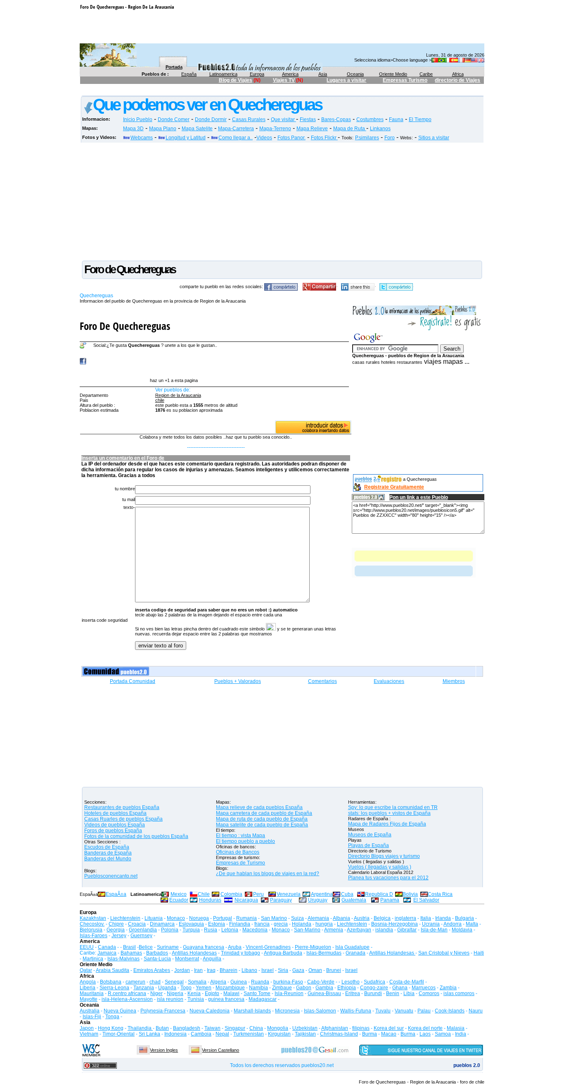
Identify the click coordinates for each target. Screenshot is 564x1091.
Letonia (229, 930)
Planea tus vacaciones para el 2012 (388, 878)
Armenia (333, 930)
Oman (315, 970)
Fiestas (308, 119)
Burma (369, 1034)
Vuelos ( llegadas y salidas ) (379, 867)
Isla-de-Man (434, 930)
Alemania (318, 918)
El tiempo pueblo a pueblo (245, 841)
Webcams (141, 138)
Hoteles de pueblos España (115, 813)
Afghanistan (334, 1028)
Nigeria (175, 993)
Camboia (201, 1034)
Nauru (476, 1011)
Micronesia (287, 1011)
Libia (409, 993)
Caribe (426, 74)
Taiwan (212, 1028)
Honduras (210, 900)
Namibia (258, 988)
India (460, 1034)
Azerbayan (359, 930)
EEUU (87, 947)
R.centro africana (127, 993)
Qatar (86, 970)
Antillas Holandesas (194, 953)
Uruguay (317, 900)
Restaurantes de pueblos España (121, 807)
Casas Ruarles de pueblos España (123, 819)
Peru (258, 894)
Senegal (174, 982)
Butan (162, 1028)
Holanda (301, 924)
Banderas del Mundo (107, 859)
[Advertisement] (230, 91)
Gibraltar (407, 930)
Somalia (197, 982)
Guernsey (141, 935)
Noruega (199, 918)
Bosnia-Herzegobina (394, 924)
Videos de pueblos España (114, 825)
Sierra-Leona (114, 988)
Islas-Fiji (92, 1016)
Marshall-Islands (252, 1011)
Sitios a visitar (433, 138)
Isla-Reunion (289, 993)
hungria (324, 924)
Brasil (129, 947)
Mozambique (230, 988)
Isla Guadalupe (352, 947)
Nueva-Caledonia (210, 1011)
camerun (135, 982)
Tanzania (143, 988)
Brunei (333, 970)
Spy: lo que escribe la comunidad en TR (393, 807)
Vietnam (89, 1034)
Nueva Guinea (120, 1011)
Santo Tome (257, 993)
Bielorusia (91, 930)
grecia (281, 924)
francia (262, 924)
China (256, 1028)
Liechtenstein (125, 918)
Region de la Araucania (178, 395)
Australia (90, 1011)
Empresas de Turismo (240, 863)
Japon (87, 1028)
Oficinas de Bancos (237, 852)
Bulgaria (464, 918)
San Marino (274, 918)
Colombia (231, 894)
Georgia (116, 930)
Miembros (454, 681)
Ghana (400, 988)
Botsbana (110, 982)
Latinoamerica (223, 74)
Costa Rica (440, 894)
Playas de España (368, 845)
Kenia (194, 993)
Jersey (118, 935)
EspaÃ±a (116, 894)
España (189, 74)
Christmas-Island (339, 1034)
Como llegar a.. (235, 138)
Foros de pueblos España (113, 830)
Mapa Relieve (312, 128)
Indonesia (175, 1034)
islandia (384, 930)
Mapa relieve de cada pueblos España (259, 807)
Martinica (93, 959)
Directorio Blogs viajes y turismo (384, 856)
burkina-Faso (288, 982)
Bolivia (410, 894)
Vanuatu (404, 1011)
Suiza (297, 918)
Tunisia (195, 999)
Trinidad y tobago (240, 953)
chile (159, 400)
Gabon (303, 988)
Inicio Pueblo (137, 119)
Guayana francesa (203, 947)
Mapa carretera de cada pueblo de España (264, 813)
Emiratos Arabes (151, 970)
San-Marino (307, 930)
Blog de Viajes (235, 80)
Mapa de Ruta (349, 128)
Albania (341, 918)
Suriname (168, 947)
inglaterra (405, 918)
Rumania (246, 918)
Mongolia (277, 1028)
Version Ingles (164, 1050)
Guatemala (353, 900)
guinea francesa (226, 999)
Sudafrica (374, 982)
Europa (257, 74)
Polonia (169, 930)
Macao (388, 1034)
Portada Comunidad (132, 681)
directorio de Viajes (457, 80)
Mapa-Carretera (236, 128)
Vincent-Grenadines (268, 947)
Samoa (443, 1034)
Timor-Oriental (118, 1034)
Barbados (157, 953)
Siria (283, 970)
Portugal (222, 918)
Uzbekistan (305, 1028)
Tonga (112, 1016)
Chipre (116, 924)
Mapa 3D (133, 128)
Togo (186, 988)
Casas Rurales (248, 119)
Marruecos (424, 988)
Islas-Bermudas (323, 953)
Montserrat (187, 959)
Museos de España (369, 835)
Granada (355, 953)
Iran (198, 970)
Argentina (322, 894)
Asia (322, 74)
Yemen (203, 988)
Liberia (87, 988)
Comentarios (322, 681)
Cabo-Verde (320, 982)
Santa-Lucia (157, 959)
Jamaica (106, 953)
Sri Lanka (149, 1034)
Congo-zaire (374, 988)
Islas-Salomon (320, 1011)
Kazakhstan (93, 918)
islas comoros (458, 993)
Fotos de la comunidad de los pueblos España (136, 836)
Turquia (191, 930)
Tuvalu (383, 1011)
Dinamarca (162, 924)
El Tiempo (420, 119)
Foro (389, 138)
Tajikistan (305, 1034)
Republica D (379, 894)
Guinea (238, 982)
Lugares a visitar (346, 80)
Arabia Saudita (112, 970)
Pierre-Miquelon (313, 947)
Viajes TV (284, 80)
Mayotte (88, 999)
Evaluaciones (389, 681)
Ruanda (260, 982)
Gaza (298, 970)
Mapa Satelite (197, 128)
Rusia (210, 930)
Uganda (167, 988)
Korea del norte (425, 1028)
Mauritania (92, 993)
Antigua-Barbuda (283, 953)
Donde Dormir (211, 119)
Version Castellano (220, 1050)
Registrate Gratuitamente (394, 487)
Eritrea (352, 993)
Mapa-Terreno (275, 128)
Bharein (228, 970)
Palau (424, 1011)
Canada (107, 947)
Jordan (182, 970)
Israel (267, 970)
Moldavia (462, 930)
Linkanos (380, 128)
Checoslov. (92, 924)
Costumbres (370, 119)
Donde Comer (174, 119)
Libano (249, 970)
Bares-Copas (336, 119)
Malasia (455, 1028)
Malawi (231, 993)
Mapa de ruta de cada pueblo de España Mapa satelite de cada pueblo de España (262, 822)
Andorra (452, 924)
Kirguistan (279, 1034)
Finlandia (239, 924)
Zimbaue (282, 988)
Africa (458, 74)
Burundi (373, 993)
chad (155, 982)
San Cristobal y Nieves (443, 953)
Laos (425, 1034)
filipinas (361, 1028)
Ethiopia (346, 988)
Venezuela (289, 894)
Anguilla (212, 959)
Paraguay (281, 900)
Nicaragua (246, 900)
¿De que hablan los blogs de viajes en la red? (267, 873)
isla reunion (170, 999)
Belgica (382, 918)
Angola (88, 982)
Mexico (179, 894)
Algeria (218, 982)
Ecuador (178, 900)
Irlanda (443, 918)
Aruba (235, 947)
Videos (264, 138)
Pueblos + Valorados (237, 681)
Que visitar (283, 119)
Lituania (154, 918)
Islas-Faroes (93, 935)
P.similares (367, 138)
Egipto (212, 993)
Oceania (355, 74)
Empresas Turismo (405, 80)
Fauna (396, 119)
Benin (392, 993)
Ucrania (431, 924)
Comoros (429, 993)
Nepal (222, 1034)
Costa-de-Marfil (406, 982)
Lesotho (350, 982)
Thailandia (140, 1028)
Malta (472, 924)
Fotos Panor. (291, 138)
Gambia (324, 988)
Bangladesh (186, 1028)
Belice (146, 947)
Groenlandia (143, 930)
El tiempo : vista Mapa (240, 835)
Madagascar (263, 999)
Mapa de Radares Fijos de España (387, 824)
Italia (425, 918)
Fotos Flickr (324, 138)
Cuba (347, 894)
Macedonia (255, 930)
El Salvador (426, 900)
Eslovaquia (191, 924)
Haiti (479, 953)
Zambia (448, 988)
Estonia (216, 924)
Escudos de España (106, 847)
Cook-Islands (449, 1011)
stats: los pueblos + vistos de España (389, 813)
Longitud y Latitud (186, 138)
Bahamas (131, 953)
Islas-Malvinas (123, 959)
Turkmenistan (248, 1034)
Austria (362, 918)
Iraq (211, 970)
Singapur (235, 1028)
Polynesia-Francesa (162, 1011)
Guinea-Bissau (324, 993)
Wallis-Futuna (355, 1011)
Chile (204, 894)
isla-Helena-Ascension (127, 999)
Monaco (176, 918)
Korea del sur (389, 1028)
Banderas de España (108, 853)
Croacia (137, 924)
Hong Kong (110, 1028)
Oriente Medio (393, 74)
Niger (156, 993)
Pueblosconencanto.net (110, 876)
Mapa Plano (162, 128)
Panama (389, 900)
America (290, 74)
